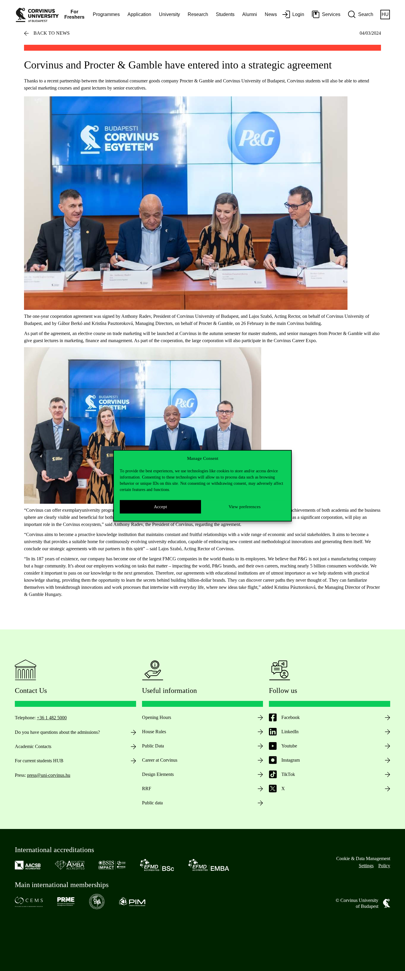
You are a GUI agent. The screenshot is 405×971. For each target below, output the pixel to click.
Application (139, 14)
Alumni (249, 14)
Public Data (153, 745)
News (271, 14)
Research (198, 14)
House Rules (154, 731)
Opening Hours (156, 717)
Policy (384, 865)
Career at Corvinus (159, 760)
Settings (366, 865)
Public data (152, 802)
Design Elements (158, 774)
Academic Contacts (33, 746)
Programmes (106, 14)
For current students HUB (39, 760)
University (169, 14)
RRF (146, 788)
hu (385, 14)
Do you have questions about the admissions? (57, 732)
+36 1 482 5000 (52, 717)
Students (225, 14)
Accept (160, 506)
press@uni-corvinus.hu (48, 775)
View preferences (245, 506)
